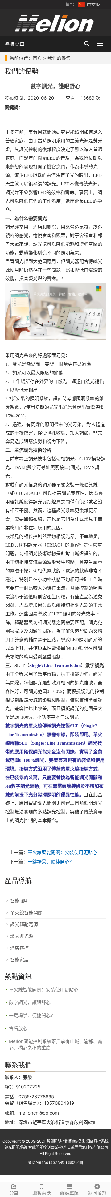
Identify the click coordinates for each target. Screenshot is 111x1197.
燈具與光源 (21, 936)
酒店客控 (19, 948)
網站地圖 (75, 1162)
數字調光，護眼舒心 (30, 1002)
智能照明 (19, 901)
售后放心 (18, 1028)
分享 (13, 1193)
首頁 (37, 58)
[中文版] (89, 4)
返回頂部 (97, 1193)
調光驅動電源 (24, 924)
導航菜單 (14, 44)
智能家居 (19, 960)
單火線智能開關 (26, 913)
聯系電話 (41, 1193)
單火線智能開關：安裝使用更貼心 (62, 852)
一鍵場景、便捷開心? (50, 862)
